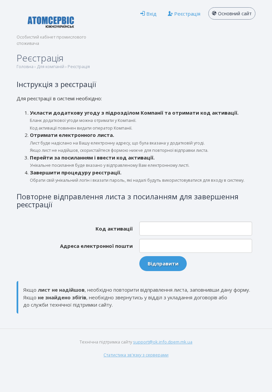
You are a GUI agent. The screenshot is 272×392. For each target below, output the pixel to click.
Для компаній (50, 66)
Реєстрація (79, 66)
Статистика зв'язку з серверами (136, 355)
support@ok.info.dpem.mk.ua (162, 342)
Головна (25, 66)
